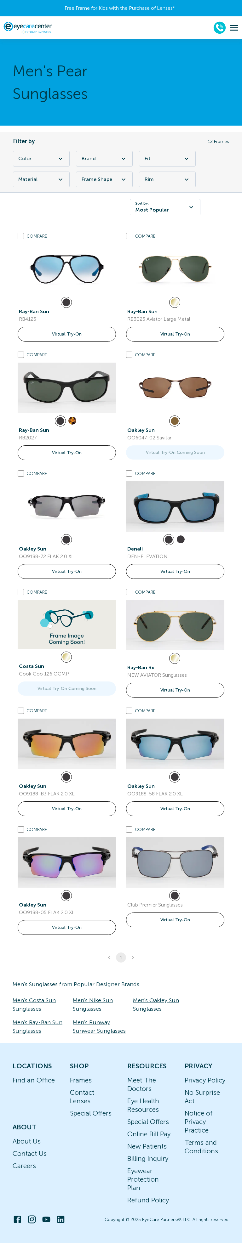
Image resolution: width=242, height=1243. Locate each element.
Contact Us (30, 1153)
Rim (149, 179)
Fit (147, 158)
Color (25, 158)
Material (27, 179)
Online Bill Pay (148, 1134)
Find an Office (34, 1080)
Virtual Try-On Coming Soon (175, 452)
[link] (67, 269)
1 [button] (121, 957)
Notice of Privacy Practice (199, 1121)
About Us (27, 1141)
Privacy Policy (205, 1080)
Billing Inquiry (147, 1158)
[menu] (233, 27)
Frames (81, 1080)
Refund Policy (148, 1200)
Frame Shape (96, 179)
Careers (24, 1166)
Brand (88, 158)
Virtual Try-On (67, 334)
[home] (28, 28)
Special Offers (91, 1113)
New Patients (147, 1146)
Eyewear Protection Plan (143, 1179)
